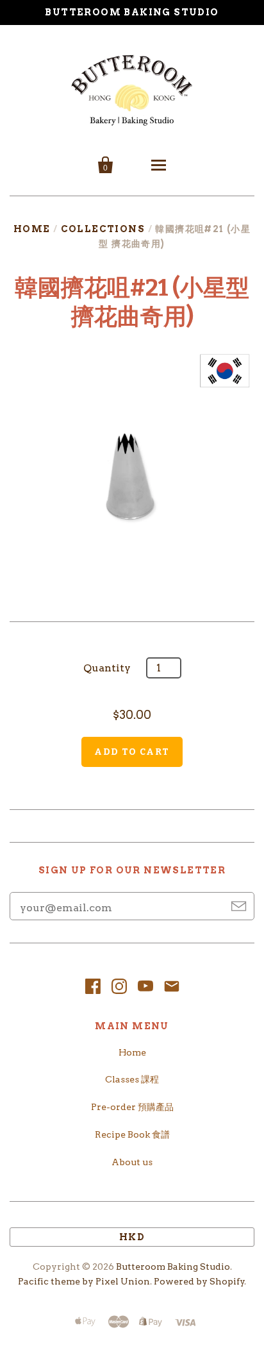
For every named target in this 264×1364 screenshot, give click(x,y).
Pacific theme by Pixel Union (84, 1281)
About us (132, 1162)
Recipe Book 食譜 (132, 1134)
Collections (103, 229)
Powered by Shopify (199, 1281)
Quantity (107, 668)
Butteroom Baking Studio (173, 1266)
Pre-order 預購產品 (132, 1107)
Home (32, 229)
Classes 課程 (132, 1079)
